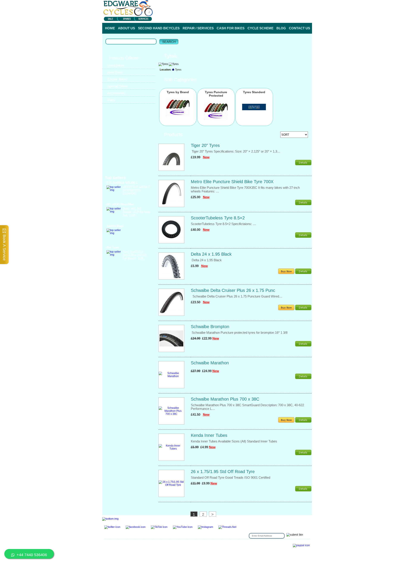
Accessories (116, 93)
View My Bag (293, 4)
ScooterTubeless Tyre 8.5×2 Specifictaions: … (223, 224)
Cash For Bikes (114, 547)
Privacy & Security (185, 543)
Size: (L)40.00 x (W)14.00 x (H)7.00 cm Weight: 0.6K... (134, 255)
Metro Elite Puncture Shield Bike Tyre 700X (232, 181)
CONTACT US (299, 28)
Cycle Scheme (159, 547)
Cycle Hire (145, 543)
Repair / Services (137, 547)
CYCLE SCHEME (260, 28)
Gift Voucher (112, 543)
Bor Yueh (113, 247)
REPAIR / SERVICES (198, 28)
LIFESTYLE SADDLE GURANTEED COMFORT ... (136, 190)
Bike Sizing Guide (115, 550)
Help (308, 17)
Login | (256, 17)
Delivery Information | (291, 17)
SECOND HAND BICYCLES (159, 28)
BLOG (281, 28)
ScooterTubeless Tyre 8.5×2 (218, 217)
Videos (232, 547)
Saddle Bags (115, 226)
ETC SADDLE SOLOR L (122, 182)
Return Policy (221, 543)
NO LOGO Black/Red (120, 204)
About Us (205, 543)
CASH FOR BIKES (231, 28)
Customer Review (250, 547)
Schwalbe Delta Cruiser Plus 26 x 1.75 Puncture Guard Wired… (236, 296)
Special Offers (118, 86)
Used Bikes (116, 65)
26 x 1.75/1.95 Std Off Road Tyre (223, 471)
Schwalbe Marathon (210, 362)
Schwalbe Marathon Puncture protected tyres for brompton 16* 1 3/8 (239, 332)
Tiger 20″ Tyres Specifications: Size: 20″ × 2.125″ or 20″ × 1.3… (235, 151)
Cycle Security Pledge (143, 550)
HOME (110, 28)
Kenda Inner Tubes (209, 435)
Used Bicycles (250, 543)
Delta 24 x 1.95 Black (211, 254)
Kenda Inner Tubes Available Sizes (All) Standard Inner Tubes (234, 441)
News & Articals (216, 547)
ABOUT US (126, 28)
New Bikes (115, 72)
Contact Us (129, 543)
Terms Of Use (162, 543)
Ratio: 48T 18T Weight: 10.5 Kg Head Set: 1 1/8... (136, 212)
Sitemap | (165, 550)
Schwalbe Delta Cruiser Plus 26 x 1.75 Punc (233, 290)
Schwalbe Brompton (210, 326)
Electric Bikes (117, 79)
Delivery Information (183, 547)
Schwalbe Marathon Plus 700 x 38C (225, 399)
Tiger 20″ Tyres (205, 145)
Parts (111, 100)
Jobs (236, 543)
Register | (269, 17)
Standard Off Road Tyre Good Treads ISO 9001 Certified (231, 477)
